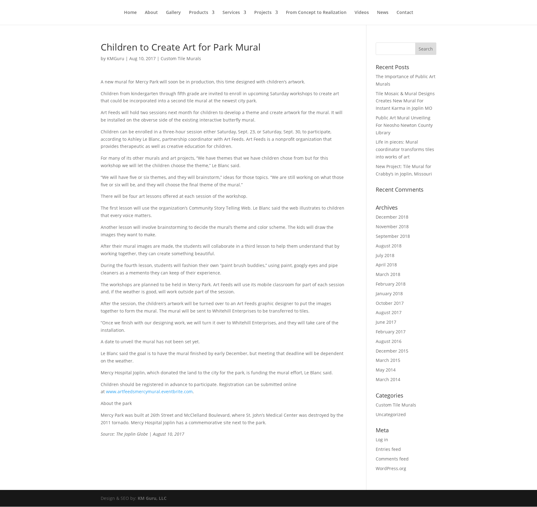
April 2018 (386, 265)
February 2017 (391, 332)
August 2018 (389, 246)
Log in (382, 440)
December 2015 (392, 351)
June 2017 (386, 322)
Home (130, 12)
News (382, 12)
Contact (405, 12)
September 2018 (393, 236)
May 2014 (386, 370)
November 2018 (392, 226)
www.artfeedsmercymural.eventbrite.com (149, 391)
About (151, 12)
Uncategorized (391, 414)
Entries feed (388, 449)
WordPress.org (391, 468)
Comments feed (392, 459)
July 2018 (385, 255)
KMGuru (115, 58)
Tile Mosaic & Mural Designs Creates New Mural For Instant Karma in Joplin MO (405, 101)
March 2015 (388, 360)
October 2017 (390, 303)
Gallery (173, 12)
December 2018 (392, 217)
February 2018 (391, 284)
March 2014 (388, 379)
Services (231, 12)
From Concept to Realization (316, 12)
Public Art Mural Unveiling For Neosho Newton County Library (404, 125)
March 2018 (388, 274)
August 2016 (389, 341)
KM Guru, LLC (152, 498)
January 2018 (389, 293)
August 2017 (389, 312)
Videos (362, 12)
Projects (263, 12)
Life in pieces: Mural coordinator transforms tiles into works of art (405, 149)
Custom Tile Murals (181, 58)
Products (198, 12)
